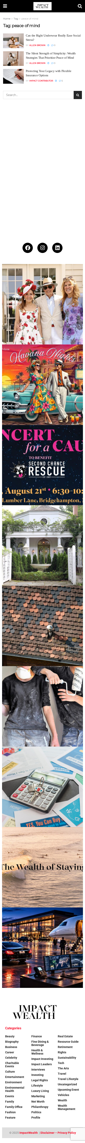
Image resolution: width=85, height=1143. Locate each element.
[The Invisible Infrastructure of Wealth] (42, 947)
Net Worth (38, 1101)
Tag (16, 18)
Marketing (38, 1096)
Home (6, 18)
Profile (35, 1117)
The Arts (63, 1068)
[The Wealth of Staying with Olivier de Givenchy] (42, 867)
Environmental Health (14, 1089)
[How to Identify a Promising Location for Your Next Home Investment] (42, 787)
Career (9, 1052)
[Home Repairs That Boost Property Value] (42, 706)
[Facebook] (27, 248)
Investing (37, 1075)
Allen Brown (37, 45)
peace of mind (29, 18)
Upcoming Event (68, 1089)
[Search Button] (80, 6)
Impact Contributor (41, 80)
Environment (13, 1082)
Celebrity (11, 1057)
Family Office (13, 1107)
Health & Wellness (37, 1052)
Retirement (65, 1047)
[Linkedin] (57, 248)
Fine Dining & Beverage (40, 1043)
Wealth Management (66, 1107)
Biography (12, 1041)
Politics (36, 1112)
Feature (10, 1117)
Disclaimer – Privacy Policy (58, 1132)
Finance (36, 1036)
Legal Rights (39, 1080)
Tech (61, 1063)
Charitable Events (12, 1064)
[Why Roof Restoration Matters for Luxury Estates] (42, 626)
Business (11, 1047)
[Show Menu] (5, 6)
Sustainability (67, 1057)
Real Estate (65, 1036)
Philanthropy (39, 1107)
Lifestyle (37, 1085)
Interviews (38, 1069)
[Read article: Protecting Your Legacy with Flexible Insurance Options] (13, 76)
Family (9, 1101)
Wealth (62, 1100)
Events (9, 1096)
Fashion (10, 1112)
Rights (62, 1052)
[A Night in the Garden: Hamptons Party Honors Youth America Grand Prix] (42, 545)
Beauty (9, 1036)
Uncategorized (67, 1084)
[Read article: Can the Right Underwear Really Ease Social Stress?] (13, 40)
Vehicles (63, 1095)
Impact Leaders (41, 1064)
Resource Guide (68, 1041)
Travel (62, 1073)
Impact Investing (42, 1059)
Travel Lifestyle (68, 1079)
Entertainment (14, 1077)
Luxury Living (40, 1091)
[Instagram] (42, 248)
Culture (10, 1071)
